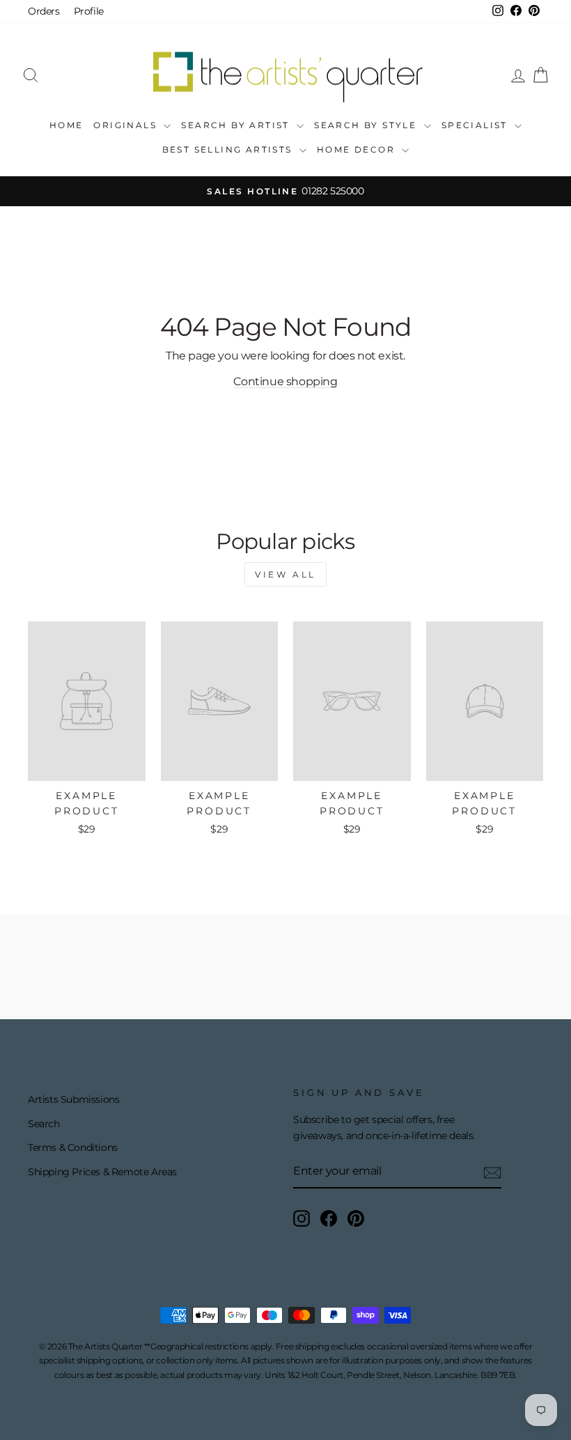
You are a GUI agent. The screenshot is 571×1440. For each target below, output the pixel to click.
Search (44, 1123)
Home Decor (357, 149)
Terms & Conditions (73, 1147)
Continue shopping (285, 381)
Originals (126, 125)
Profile (89, 11)
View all (285, 574)
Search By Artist (237, 125)
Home (66, 125)
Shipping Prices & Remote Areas (102, 1171)
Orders (44, 11)
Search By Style (367, 125)
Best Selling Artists (229, 149)
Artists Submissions (73, 1099)
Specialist (476, 125)
